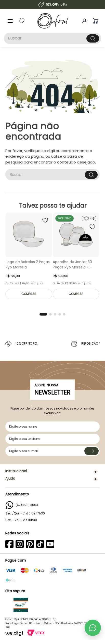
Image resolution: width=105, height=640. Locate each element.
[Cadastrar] (91, 451)
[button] (43, 314)
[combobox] (52, 38)
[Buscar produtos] (92, 38)
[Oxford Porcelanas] (52, 21)
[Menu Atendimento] (93, 628)
